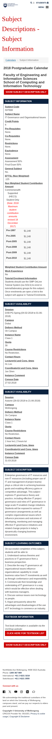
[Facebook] (4, 692)
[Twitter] (9, 692)
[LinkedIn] (27, 692)
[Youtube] (16, 692)
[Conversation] (33, 692)
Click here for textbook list (25, 633)
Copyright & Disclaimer (20, 716)
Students (41, 3)
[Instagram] (21, 692)
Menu (41, 7)
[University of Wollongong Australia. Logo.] (10, 5)
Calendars (11, 60)
